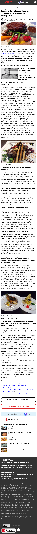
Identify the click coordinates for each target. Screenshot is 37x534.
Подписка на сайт (8, 467)
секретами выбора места (10, 53)
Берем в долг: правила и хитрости (17, 449)
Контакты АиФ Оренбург (10, 470)
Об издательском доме (10, 463)
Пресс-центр (24, 463)
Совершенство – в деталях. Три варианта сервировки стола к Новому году (19, 444)
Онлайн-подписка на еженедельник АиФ (16, 465)
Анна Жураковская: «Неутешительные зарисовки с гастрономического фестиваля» (17, 385)
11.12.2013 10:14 (5, 7)
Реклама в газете (7, 472)
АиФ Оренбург (5, 46)
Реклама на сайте (27, 470)
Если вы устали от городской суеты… (17, 393)
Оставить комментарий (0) (19, 406)
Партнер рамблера (16, 525)
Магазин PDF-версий (24, 467)
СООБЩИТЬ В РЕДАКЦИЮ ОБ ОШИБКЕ (14, 479)
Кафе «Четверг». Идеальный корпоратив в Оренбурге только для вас (19, 433)
